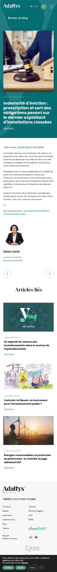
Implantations (9, 519)
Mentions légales (35, 511)
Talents (6, 528)
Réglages (32, 568)
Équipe (6, 511)
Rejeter (20, 568)
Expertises (7, 515)
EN (36, 6)
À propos (7, 506)
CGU (30, 515)
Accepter (8, 568)
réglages (24, 563)
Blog (4, 524)
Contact (32, 506)
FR (31, 6)
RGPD (30, 519)
